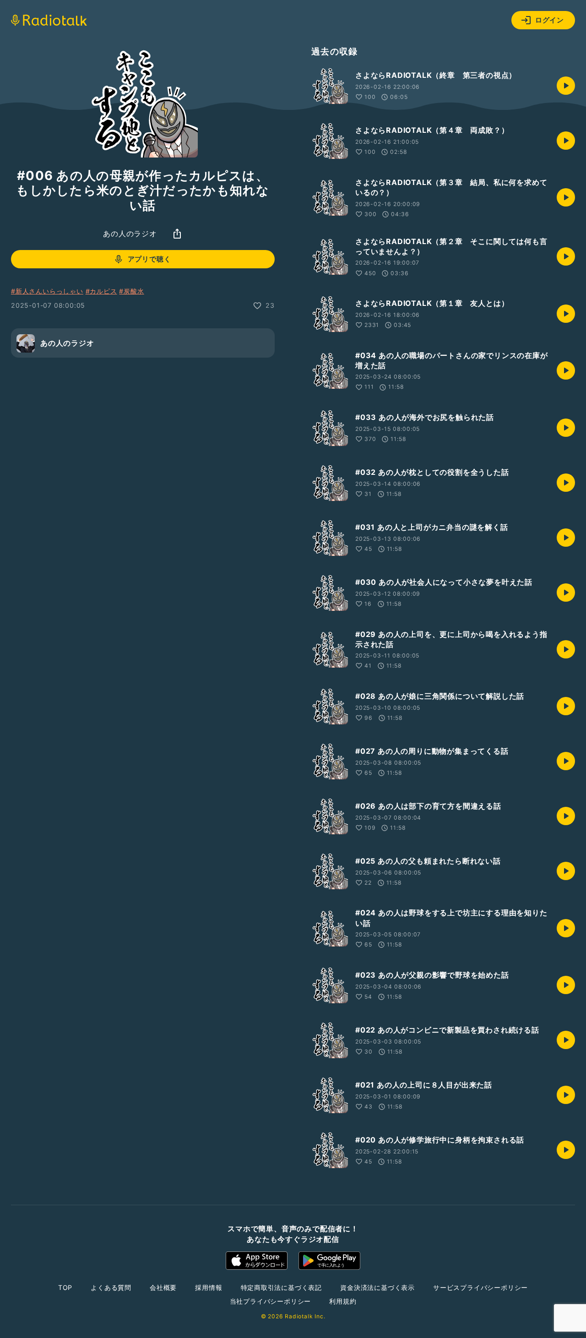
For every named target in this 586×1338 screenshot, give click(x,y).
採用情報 (208, 1287)
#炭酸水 (131, 291)
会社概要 (163, 1287)
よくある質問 (111, 1287)
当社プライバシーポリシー (270, 1301)
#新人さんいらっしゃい (47, 291)
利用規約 (342, 1301)
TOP (65, 1287)
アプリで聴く (149, 259)
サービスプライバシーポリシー (480, 1287)
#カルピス (101, 291)
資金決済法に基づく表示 (377, 1287)
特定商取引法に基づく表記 (281, 1287)
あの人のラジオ (130, 233)
